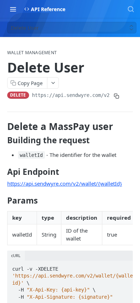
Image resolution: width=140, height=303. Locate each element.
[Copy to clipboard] (116, 96)
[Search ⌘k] (130, 9)
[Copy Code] (124, 266)
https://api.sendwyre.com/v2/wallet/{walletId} (64, 183)
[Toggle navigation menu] (13, 9)
